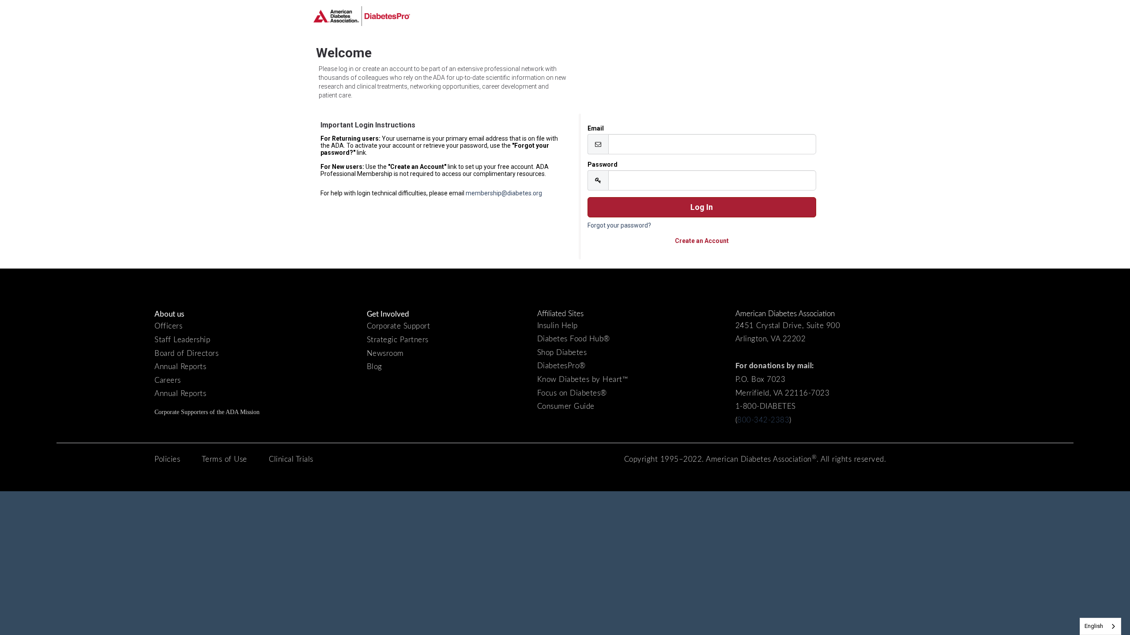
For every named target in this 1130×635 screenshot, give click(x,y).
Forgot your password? (619, 225)
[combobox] (1100, 626)
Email (596, 128)
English (1094, 626)
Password (603, 164)
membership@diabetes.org (504, 193)
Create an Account (702, 240)
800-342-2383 (763, 420)
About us (169, 314)
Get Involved (388, 314)
